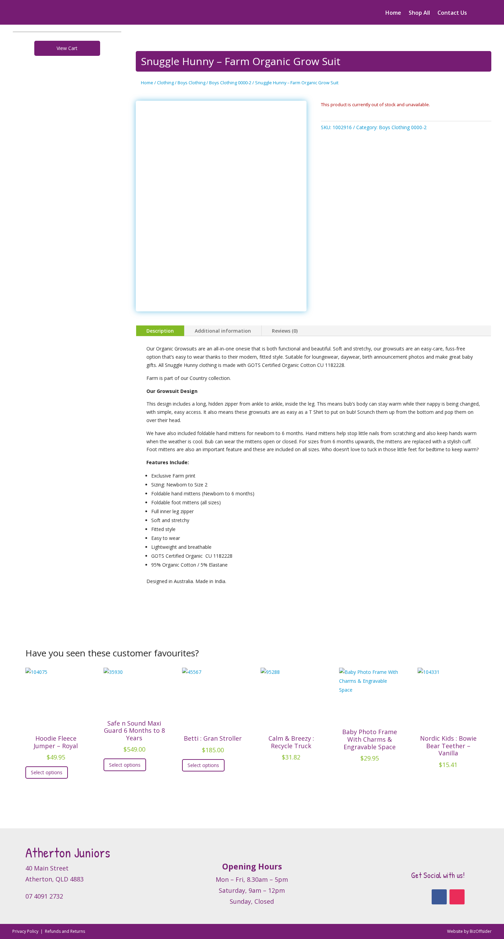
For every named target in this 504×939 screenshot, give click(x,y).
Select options (46, 772)
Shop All (419, 13)
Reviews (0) (285, 331)
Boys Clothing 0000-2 (230, 82)
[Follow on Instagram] (457, 896)
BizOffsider (481, 931)
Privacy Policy (25, 931)
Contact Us (452, 13)
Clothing (165, 82)
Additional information (223, 331)
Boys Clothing (191, 82)
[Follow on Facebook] (439, 896)
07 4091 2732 (44, 896)
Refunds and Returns (65, 931)
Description (160, 331)
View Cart (67, 48)
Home (393, 13)
